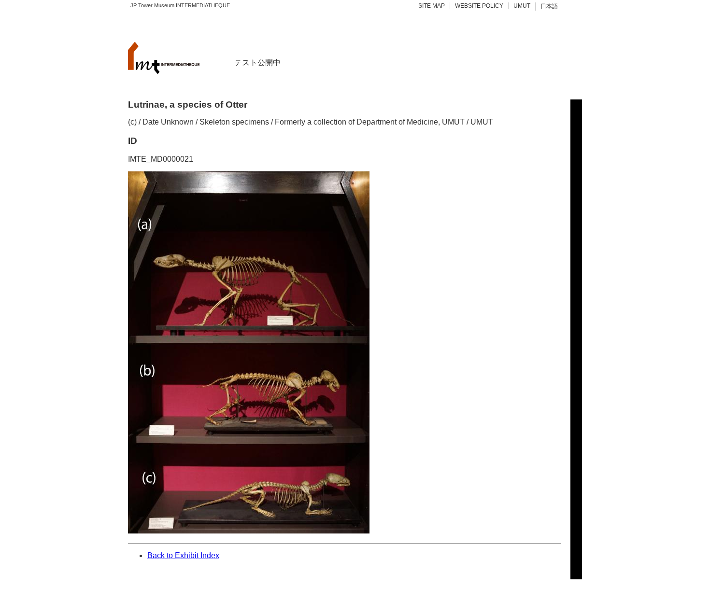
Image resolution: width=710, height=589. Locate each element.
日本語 (549, 6)
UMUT (521, 5)
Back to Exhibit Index (183, 555)
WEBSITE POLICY (479, 5)
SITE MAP (431, 5)
